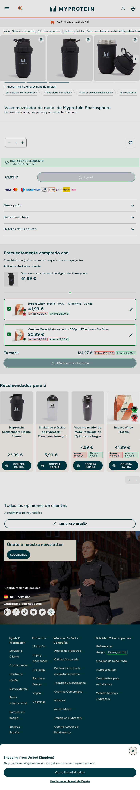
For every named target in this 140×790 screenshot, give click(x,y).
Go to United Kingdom (70, 772)
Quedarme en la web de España (70, 781)
